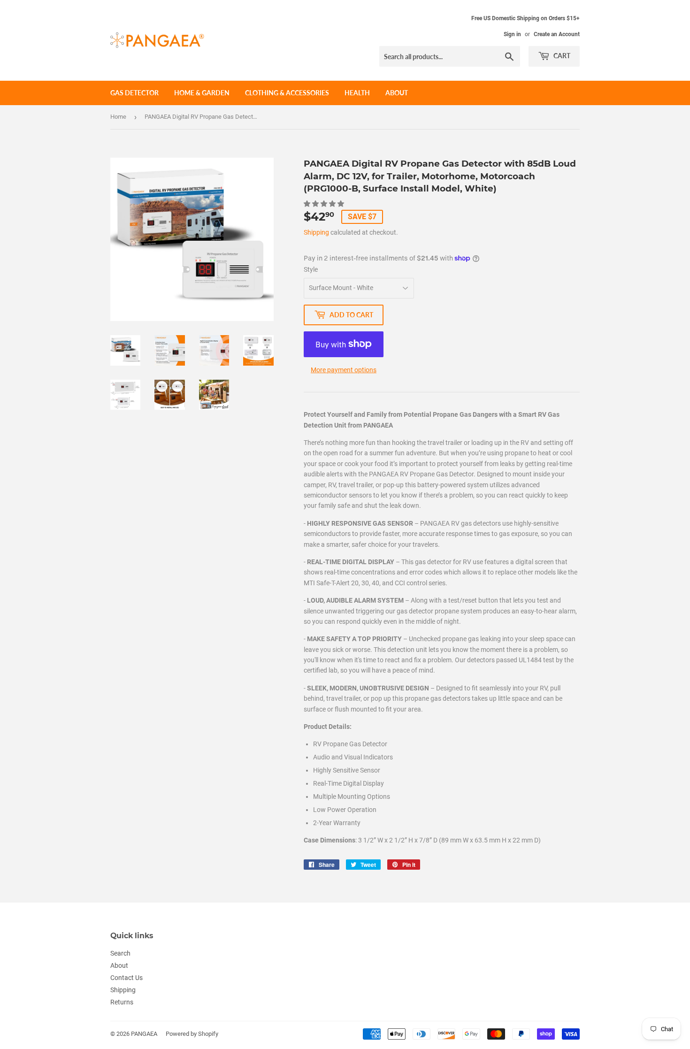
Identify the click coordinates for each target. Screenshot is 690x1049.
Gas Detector (134, 93)
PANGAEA (144, 1033)
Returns (121, 1002)
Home (118, 116)
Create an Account (557, 34)
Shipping (316, 232)
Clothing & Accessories (287, 93)
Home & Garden (202, 93)
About (396, 93)
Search (120, 953)
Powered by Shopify (192, 1033)
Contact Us (126, 977)
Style (311, 269)
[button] (324, 203)
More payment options (343, 370)
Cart (561, 56)
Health (357, 93)
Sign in (512, 34)
